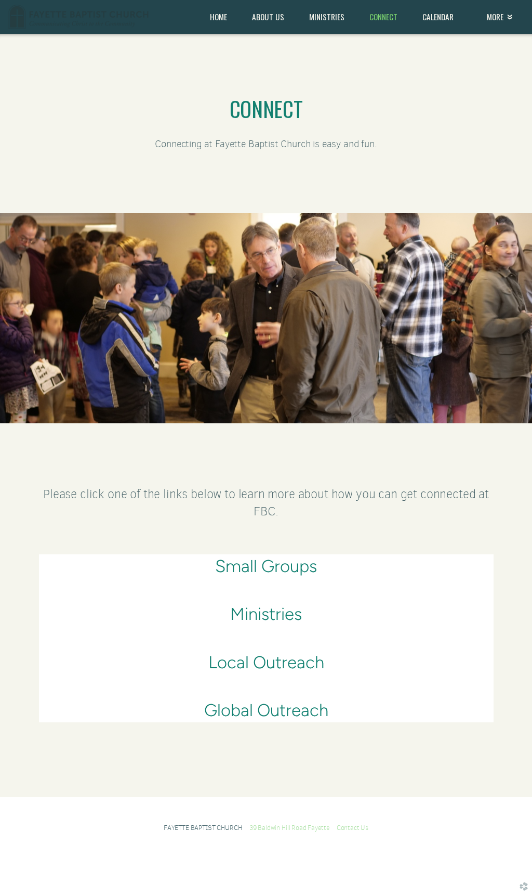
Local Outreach (266, 662)
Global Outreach (266, 710)
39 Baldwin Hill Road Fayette (293, 827)
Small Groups (266, 566)
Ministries (266, 614)
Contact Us (352, 827)
